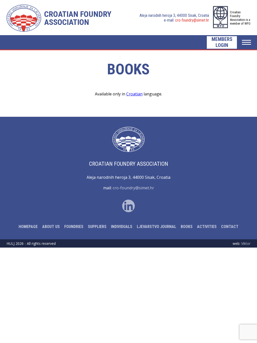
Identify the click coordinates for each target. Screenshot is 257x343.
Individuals (121, 226)
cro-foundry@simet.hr (192, 20)
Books (186, 226)
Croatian (134, 94)
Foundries (73, 226)
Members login (222, 42)
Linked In (128, 206)
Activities (207, 226)
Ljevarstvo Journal (156, 226)
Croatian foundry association (77, 18)
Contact (229, 226)
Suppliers (97, 226)
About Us (51, 226)
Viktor (245, 243)
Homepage (28, 226)
